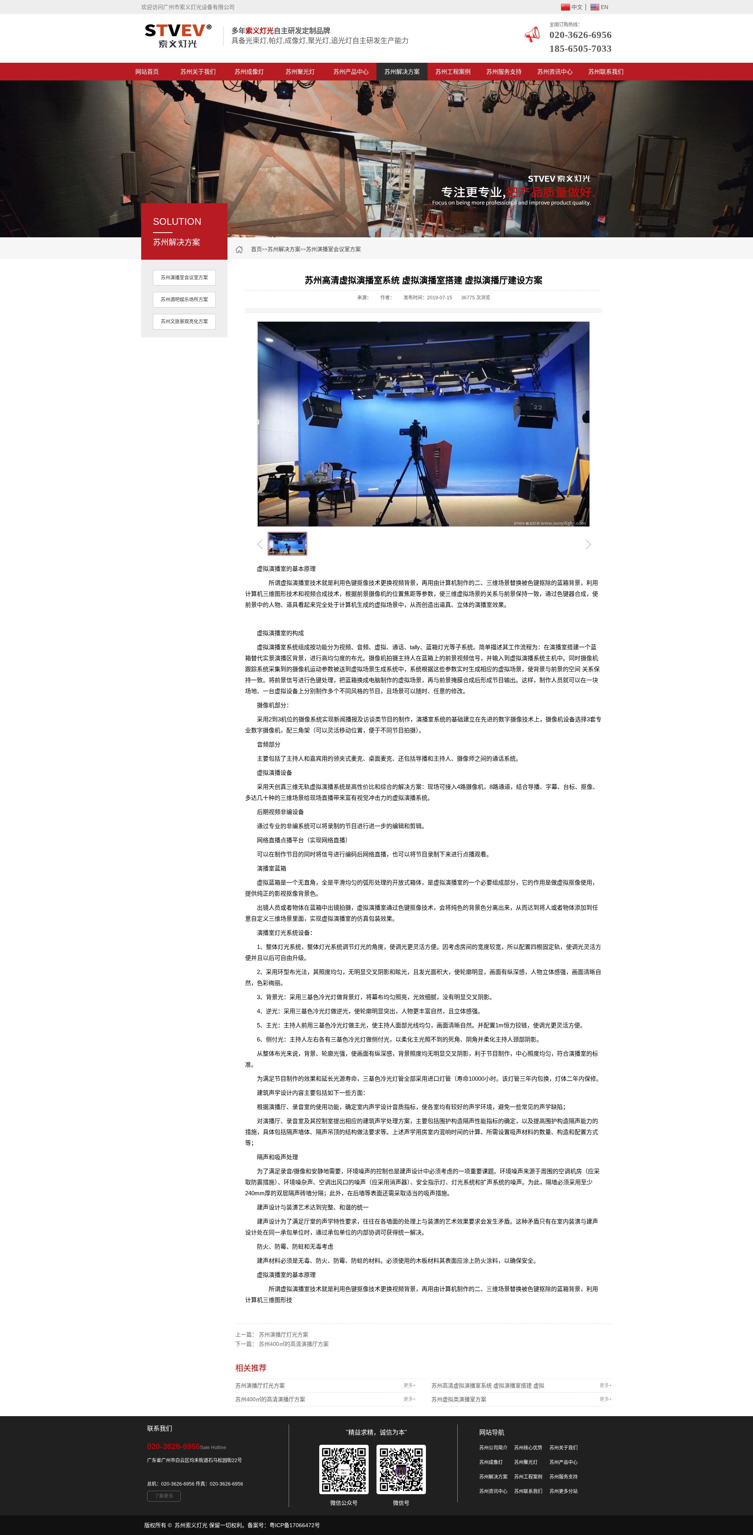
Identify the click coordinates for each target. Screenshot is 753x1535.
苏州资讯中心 (555, 71)
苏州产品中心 (351, 71)
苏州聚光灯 (300, 71)
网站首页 (147, 71)
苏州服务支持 (504, 71)
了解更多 (164, 1496)
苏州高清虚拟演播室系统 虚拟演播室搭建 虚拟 (521, 1385)
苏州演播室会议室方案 (333, 249)
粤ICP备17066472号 (294, 1525)
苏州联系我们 (606, 71)
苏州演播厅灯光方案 (283, 1334)
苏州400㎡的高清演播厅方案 (294, 1344)
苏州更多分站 (563, 1491)
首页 (256, 249)
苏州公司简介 (493, 1448)
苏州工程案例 (453, 71)
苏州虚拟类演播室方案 (521, 1399)
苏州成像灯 (249, 71)
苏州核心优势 (528, 1448)
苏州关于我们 (198, 71)
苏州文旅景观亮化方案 (184, 321)
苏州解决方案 (402, 71)
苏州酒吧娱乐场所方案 (184, 299)
